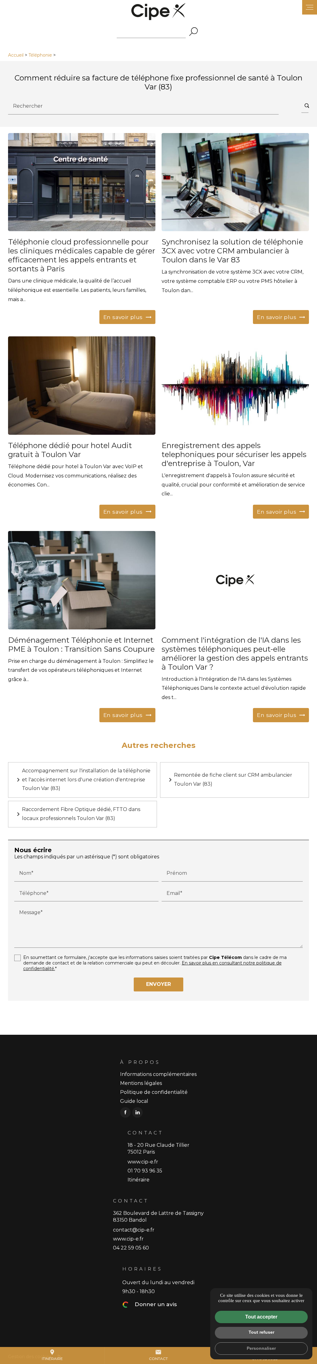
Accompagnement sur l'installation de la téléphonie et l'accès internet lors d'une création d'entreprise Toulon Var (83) (82, 780)
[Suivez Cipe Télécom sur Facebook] (125, 1112)
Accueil (16, 55)
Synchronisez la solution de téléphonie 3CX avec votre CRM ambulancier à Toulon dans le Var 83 (232, 250)
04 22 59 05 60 (131, 1248)
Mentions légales (141, 1083)
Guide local (134, 1101)
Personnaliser (261, 1348)
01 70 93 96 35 (145, 1171)
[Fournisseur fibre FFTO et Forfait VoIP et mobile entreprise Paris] (158, 11)
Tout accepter (261, 1316)
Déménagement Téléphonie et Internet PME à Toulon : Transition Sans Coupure (81, 645)
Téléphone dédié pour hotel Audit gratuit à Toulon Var (70, 450)
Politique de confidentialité (154, 1092)
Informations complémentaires (158, 1074)
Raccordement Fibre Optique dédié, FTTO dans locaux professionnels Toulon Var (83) (77, 813)
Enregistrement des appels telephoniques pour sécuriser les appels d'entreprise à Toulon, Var (234, 454)
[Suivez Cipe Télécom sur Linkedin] (137, 1112)
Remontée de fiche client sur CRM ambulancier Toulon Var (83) (229, 779)
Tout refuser (261, 1332)
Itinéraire (52, 1355)
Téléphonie (40, 55)
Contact (158, 1355)
